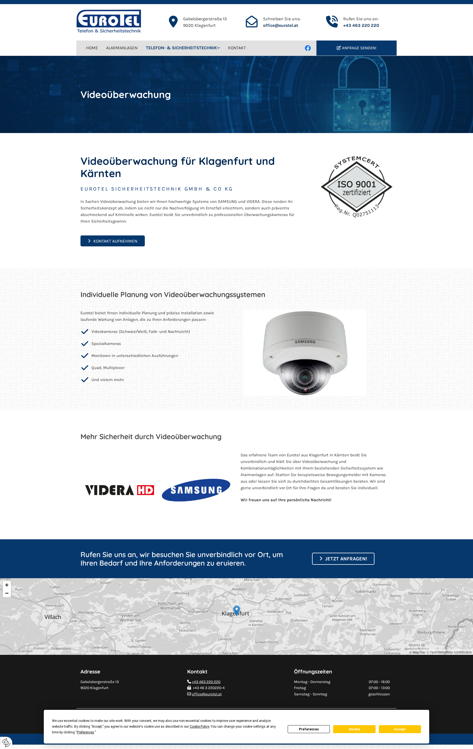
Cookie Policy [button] (199, 726)
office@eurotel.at (280, 25)
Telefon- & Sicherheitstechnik (181, 47)
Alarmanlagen (122, 47)
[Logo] (114, 22)
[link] (183, 48)
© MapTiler (417, 652)
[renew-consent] (6, 743)
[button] (112, 240)
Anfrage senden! (359, 47)
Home (92, 47)
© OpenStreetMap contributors (449, 652)
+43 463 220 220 (361, 25)
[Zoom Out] (7, 593)
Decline (354, 729)
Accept (400, 729)
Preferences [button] (85, 732)
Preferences (309, 729)
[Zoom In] (7, 585)
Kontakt (237, 47)
